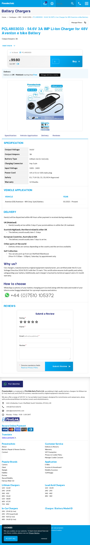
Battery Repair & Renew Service (13, 449)
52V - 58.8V (6, 499)
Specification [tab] (10, 136)
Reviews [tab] (56, 136)
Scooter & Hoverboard (53, 467)
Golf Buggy (49, 473)
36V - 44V (48, 493)
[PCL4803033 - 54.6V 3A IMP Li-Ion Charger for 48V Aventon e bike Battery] (45, 101)
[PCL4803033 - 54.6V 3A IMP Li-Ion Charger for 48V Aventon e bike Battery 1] (45, 126)
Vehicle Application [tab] (29, 136)
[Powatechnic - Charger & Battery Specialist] (8, 3)
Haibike (4, 473)
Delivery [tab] (45, 136)
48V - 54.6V (6, 496)
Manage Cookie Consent (54, 457)
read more (7, 46)
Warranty (48, 449)
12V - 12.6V (6, 488)
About (4, 447)
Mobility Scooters (51, 470)
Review (22, 345)
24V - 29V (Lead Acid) (10, 514)
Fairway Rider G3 (8, 481)
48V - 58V (48, 496)
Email (28, 336)
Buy (75, 61)
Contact (5, 452)
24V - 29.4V (6, 491)
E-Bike (47, 465)
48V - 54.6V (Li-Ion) (9, 519)
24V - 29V (48, 491)
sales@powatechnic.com (15, 411)
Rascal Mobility (7, 478)
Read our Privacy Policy (29, 368)
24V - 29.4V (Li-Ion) (9, 511)
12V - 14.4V (49, 488)
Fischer (4, 475)
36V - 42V (5, 493)
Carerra (4, 465)
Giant (4, 467)
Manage (44, 538)
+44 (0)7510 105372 (13, 407)
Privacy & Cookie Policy (53, 455)
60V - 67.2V (6, 501)
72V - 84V (5, 504)
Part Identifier (14, 384)
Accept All (11, 538)
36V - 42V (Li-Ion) (8, 517)
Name (21, 326)
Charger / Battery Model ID (59, 508)
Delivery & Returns (52, 447)
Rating (22, 318)
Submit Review (60, 366)
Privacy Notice (34, 533)
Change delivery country (49, 75)
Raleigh (4, 470)
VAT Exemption (50, 452)
